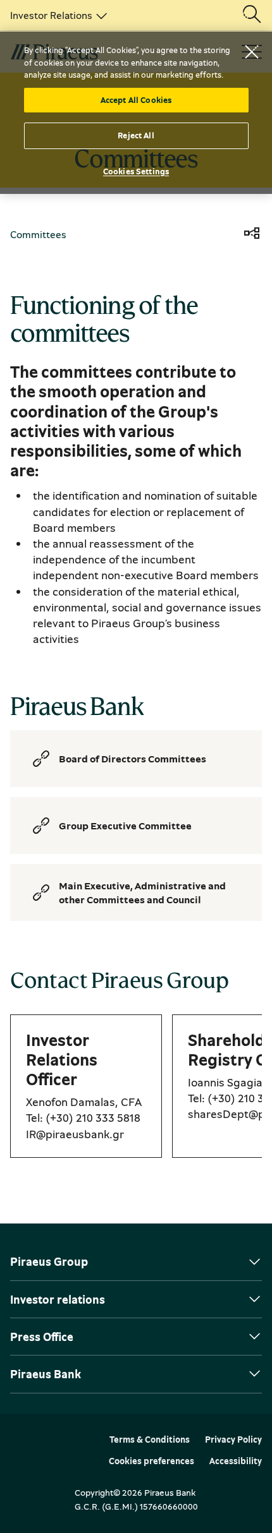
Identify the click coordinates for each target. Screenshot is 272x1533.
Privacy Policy (233, 1439)
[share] (252, 234)
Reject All (136, 135)
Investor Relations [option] (51, 15)
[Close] (252, 52)
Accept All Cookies (136, 99)
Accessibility (235, 1461)
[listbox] (56, 15)
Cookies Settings (136, 171)
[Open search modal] (252, 15)
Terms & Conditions (149, 1439)
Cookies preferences (151, 1461)
